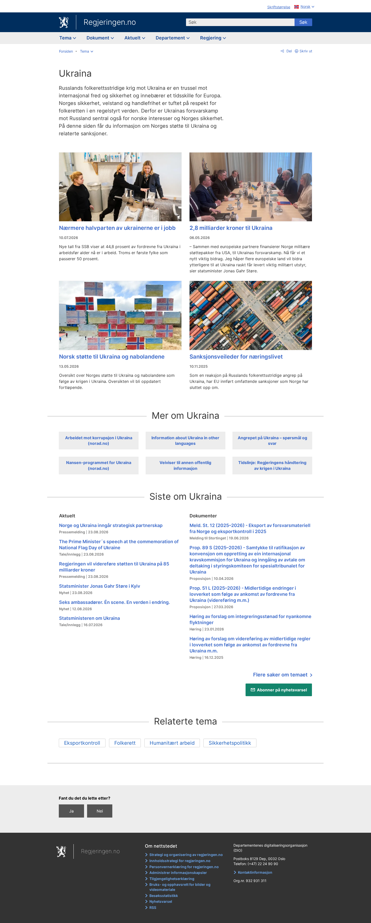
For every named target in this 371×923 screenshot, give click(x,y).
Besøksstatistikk (163, 895)
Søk (303, 22)
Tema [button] (65, 37)
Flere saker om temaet (281, 675)
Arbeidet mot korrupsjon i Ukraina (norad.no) (98, 440)
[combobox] (240, 22)
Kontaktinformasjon (255, 872)
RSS (152, 907)
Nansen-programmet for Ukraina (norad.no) (98, 465)
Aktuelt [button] (133, 37)
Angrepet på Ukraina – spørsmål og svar (272, 440)
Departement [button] (171, 37)
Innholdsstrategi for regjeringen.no (179, 861)
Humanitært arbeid (172, 743)
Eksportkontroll (82, 743)
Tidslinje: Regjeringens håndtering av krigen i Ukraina (272, 465)
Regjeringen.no (110, 22)
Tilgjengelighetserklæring (171, 878)
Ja (71, 811)
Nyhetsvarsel (160, 901)
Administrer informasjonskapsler (178, 872)
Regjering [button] (211, 37)
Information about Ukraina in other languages (185, 440)
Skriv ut (306, 51)
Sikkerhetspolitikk (230, 743)
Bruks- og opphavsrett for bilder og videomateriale (179, 887)
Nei (100, 811)
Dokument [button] (98, 37)
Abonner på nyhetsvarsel (282, 689)
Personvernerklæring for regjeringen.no (184, 867)
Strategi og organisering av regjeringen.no (186, 854)
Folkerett (125, 743)
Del (288, 51)
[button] (86, 51)
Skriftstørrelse (278, 7)
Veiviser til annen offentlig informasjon (185, 465)
